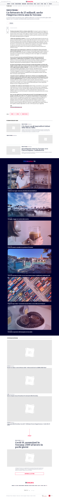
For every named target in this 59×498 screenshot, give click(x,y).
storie (42, 3)
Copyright (24, 495)
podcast (50, 3)
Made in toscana (30, 3)
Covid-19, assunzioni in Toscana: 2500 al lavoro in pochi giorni (29, 444)
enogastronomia (18, 3)
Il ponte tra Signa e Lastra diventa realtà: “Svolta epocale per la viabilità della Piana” (26, 367)
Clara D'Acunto (12, 394)
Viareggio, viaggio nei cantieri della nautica (18, 219)
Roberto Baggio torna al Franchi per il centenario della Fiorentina (22, 395)
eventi (36, 5)
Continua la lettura (29, 473)
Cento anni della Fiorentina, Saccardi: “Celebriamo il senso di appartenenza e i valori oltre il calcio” (28, 424)
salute (38, 3)
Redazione (11, 23)
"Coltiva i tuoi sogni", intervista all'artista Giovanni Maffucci (22, 191)
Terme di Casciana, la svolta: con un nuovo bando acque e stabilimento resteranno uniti (29, 275)
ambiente (8, 3)
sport (44, 5)
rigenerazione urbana (40, 5)
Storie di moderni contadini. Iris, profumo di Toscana (20, 247)
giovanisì (26, 5)
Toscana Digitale (15, 5)
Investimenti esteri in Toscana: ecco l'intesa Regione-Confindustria (35, 149)
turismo (49, 5)
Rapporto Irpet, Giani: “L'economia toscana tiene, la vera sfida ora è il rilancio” (26, 303)
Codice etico (18, 495)
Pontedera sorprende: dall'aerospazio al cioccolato (20, 332)
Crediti (22, 495)
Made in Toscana (12, 10)
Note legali (8, 495)
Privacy (11, 495)
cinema (24, 5)
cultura (12, 3)
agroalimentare (20, 5)
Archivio (34, 495)
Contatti (31, 495)
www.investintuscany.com (16, 107)
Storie (8, 394)
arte (46, 5)
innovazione (24, 3)
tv (47, 3)
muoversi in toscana (31, 5)
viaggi (45, 3)
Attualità (8, 422)
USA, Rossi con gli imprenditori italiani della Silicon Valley (36, 127)
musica (35, 3)
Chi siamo (28, 495)
